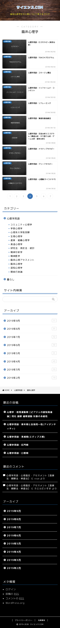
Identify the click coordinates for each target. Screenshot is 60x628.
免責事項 (41, 620)
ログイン (11, 589)
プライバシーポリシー (23, 620)
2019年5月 (31, 353)
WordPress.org (15, 603)
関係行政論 (17, 271)
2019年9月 (31, 320)
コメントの (15, 598)
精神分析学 (17, 252)
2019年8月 (31, 329)
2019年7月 (31, 337)
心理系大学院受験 (20, 232)
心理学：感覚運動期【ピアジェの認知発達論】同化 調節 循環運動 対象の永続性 (29, 414)
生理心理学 (17, 236)
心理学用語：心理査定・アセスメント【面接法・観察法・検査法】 (30, 487)
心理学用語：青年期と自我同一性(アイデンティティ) (31, 426)
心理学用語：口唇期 (17, 453)
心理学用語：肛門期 (17, 444)
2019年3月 (31, 369)
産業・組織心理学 (20, 240)
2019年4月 (31, 361)
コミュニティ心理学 (21, 224)
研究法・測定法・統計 (23, 248)
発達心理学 (17, 244)
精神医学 (15, 255)
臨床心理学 (17, 263)
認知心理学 (17, 267)
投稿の (12, 594)
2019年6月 (31, 345)
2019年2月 (31, 378)
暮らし (11, 279)
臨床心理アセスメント (23, 259)
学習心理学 (17, 228)
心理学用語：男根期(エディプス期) (26, 436)
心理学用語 (13, 218)
